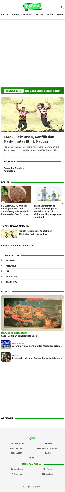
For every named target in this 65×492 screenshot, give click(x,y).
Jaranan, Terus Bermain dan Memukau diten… (37, 346)
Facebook (18, 469)
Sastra (17, 333)
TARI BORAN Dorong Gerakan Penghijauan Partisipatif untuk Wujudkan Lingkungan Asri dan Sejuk (48, 211)
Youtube (49, 474)
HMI (7, 271)
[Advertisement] (32, 53)
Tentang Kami (16, 443)
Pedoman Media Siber (48, 448)
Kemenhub (11, 266)
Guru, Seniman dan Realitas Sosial (19, 335)
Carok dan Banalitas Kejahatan (14, 169)
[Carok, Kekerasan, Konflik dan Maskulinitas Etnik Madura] (32, 114)
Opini (10, 333)
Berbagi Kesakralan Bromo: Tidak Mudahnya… (37, 358)
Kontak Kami (16, 448)
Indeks (32, 457)
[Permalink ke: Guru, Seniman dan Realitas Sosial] (32, 313)
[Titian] (32, 6)
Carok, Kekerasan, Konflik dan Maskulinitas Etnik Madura (29, 139)
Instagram (18, 474)
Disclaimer (16, 453)
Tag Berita (11, 282)
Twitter (49, 469)
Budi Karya (11, 276)
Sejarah (24, 333)
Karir (48, 453)
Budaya (4, 333)
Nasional (10, 260)
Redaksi (48, 443)
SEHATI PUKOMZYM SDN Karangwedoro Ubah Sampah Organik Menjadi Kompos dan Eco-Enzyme (14, 210)
